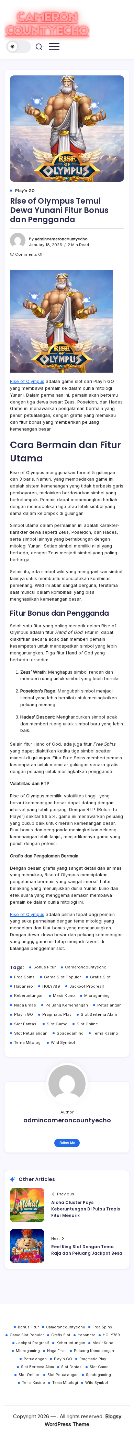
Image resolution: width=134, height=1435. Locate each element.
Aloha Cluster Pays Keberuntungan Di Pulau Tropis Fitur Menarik (85, 1208)
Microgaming (97, 995)
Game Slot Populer (62, 977)
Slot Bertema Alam (99, 1014)
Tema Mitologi (28, 1042)
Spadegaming (70, 1033)
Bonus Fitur (44, 967)
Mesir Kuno (64, 995)
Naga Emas (25, 1005)
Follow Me (67, 1143)
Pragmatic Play (56, 1014)
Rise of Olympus (27, 381)
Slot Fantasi (25, 1024)
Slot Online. (88, 1024)
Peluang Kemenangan (66, 1005)
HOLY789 (51, 986)
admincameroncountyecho (61, 239)
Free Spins (24, 977)
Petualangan (109, 1005)
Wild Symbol (63, 1042)
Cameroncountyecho (86, 967)
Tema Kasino (105, 1033)
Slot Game (57, 1024)
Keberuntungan (29, 995)
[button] (18, 46)
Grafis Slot (100, 977)
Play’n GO (23, 1014)
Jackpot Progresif (86, 986)
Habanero (23, 986)
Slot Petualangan (30, 1033)
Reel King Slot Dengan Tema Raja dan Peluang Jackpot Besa (86, 1250)
